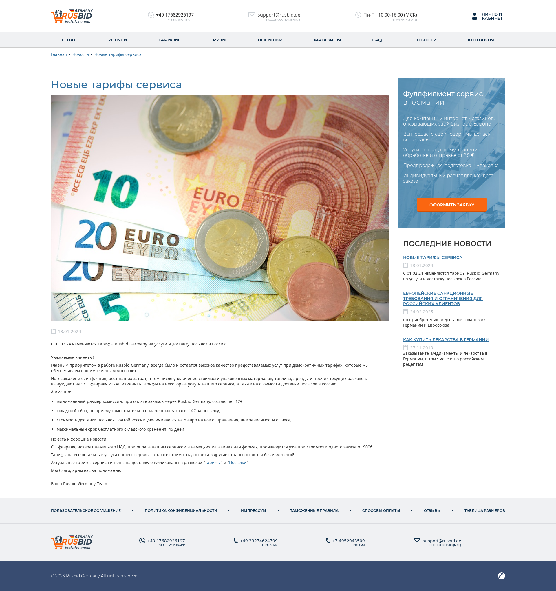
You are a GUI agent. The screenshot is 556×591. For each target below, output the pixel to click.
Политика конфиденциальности (181, 510)
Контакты (481, 40)
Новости (425, 40)
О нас (69, 40)
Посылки (270, 40)
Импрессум (253, 510)
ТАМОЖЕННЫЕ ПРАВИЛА (314, 510)
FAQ (377, 40)
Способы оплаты (381, 510)
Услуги (117, 40)
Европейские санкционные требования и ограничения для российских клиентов (443, 298)
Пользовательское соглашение (86, 510)
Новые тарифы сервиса (432, 257)
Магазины (327, 40)
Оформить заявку (451, 205)
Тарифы (168, 40)
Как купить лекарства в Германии (446, 339)
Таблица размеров (484, 510)
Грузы (218, 40)
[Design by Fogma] (501, 575)
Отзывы (432, 510)
